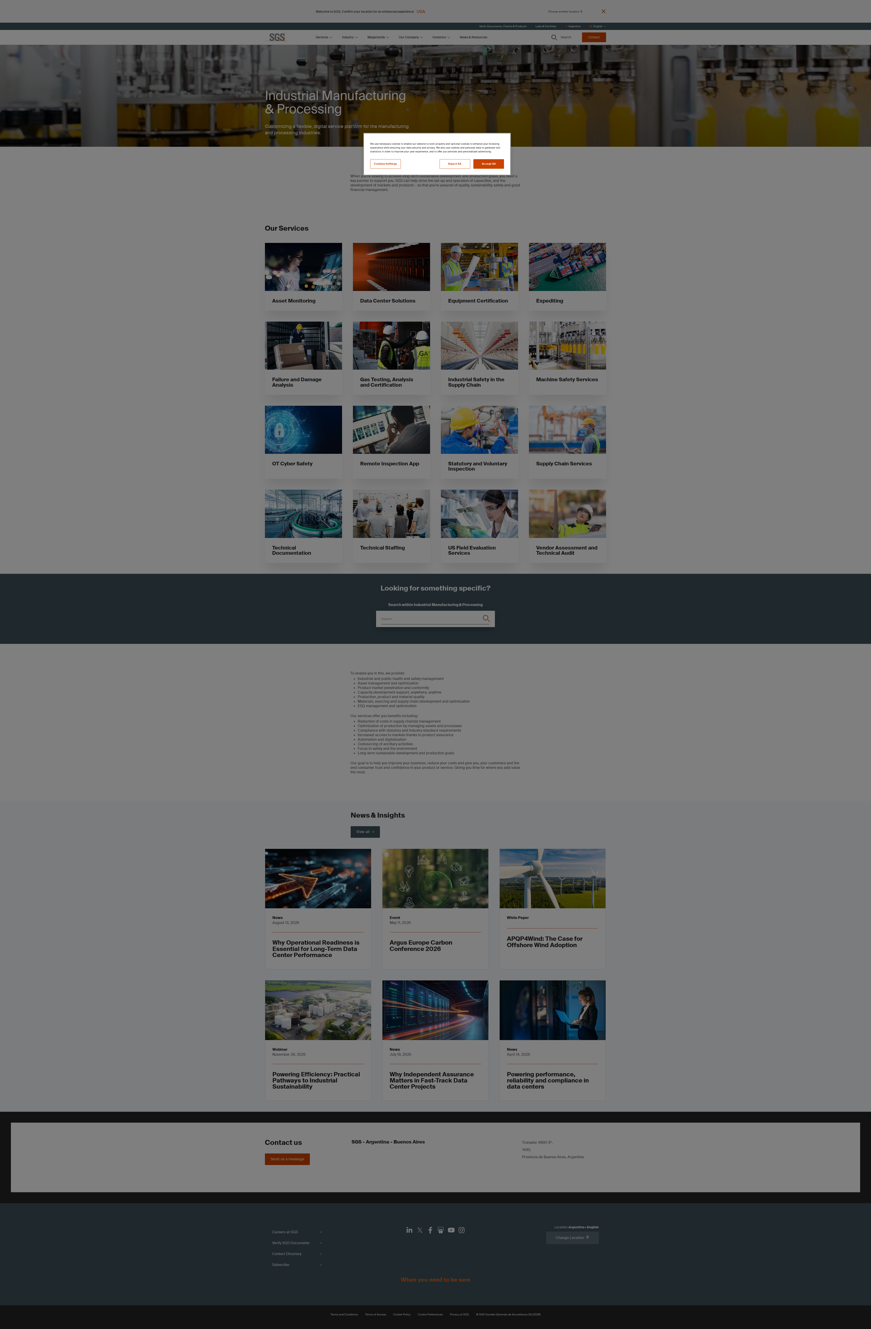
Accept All (489, 164)
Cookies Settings (385, 164)
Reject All (454, 164)
